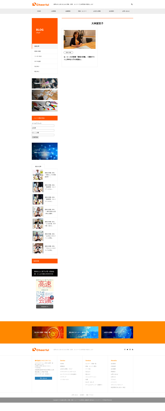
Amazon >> (44, 306)
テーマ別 (88, 369)
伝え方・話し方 (90, 382)
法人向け (36, 66)
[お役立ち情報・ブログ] (117, 337)
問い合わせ (43, 378)
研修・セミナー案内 (91, 366)
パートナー (114, 382)
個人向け (36, 71)
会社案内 (111, 11)
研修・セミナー (82, 11)
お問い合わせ (126, 11)
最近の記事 (38, 166)
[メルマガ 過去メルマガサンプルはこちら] (45, 158)
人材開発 (53, 11)
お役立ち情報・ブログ (66, 369)
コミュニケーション (91, 376)
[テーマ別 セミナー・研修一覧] (45, 99)
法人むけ (88, 371)
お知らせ (113, 376)
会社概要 (113, 369)
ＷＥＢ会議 (37, 61)
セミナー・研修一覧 (91, 363)
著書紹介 (62, 366)
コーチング (63, 376)
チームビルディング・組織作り (94, 384)
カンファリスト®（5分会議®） (68, 374)
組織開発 (68, 11)
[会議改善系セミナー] (45, 87)
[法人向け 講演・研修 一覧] (48, 337)
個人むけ (88, 374)
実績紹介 (113, 371)
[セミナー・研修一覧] (45, 110)
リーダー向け (38, 56)
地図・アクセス (89, 395)
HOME (39, 11)
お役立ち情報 (97, 11)
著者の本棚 (37, 51)
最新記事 (36, 46)
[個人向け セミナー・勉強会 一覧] (82, 337)
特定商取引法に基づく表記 (118, 387)
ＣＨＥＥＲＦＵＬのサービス (68, 371)
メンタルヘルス (64, 379)
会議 (87, 379)
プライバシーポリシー (117, 384)
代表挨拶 (113, 366)
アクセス (113, 379)
